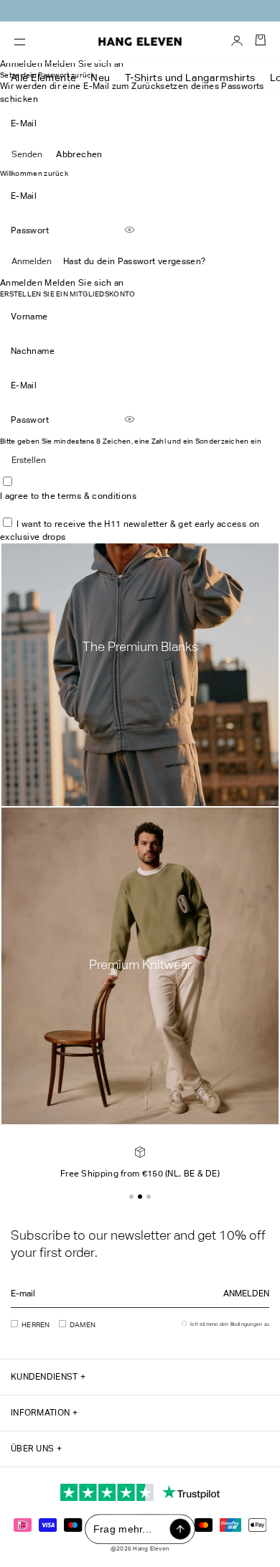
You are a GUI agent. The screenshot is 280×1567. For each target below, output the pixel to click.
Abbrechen (79, 154)
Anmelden (31, 261)
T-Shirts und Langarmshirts (190, 77)
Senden (26, 154)
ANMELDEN (246, 1293)
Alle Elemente (43, 77)
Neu (100, 77)
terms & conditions (96, 496)
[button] (131, 1196)
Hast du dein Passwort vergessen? (134, 261)
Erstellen (28, 460)
